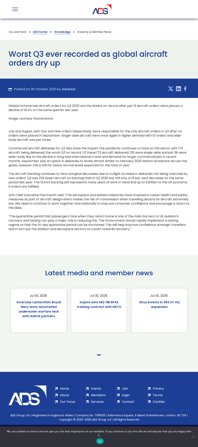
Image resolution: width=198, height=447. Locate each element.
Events (96, 388)
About (64, 395)
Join (125, 388)
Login (126, 395)
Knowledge (62, 32)
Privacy (158, 388)
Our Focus (67, 401)
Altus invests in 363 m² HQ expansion (159, 304)
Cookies (159, 401)
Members (98, 395)
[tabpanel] (38, 310)
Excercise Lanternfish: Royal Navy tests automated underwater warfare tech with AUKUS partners (39, 309)
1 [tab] (99, 354)
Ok (100, 441)
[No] (193, 437)
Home (64, 388)
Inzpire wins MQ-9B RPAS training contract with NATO (99, 304)
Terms (158, 395)
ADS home (40, 32)
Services (97, 401)
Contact (128, 401)
